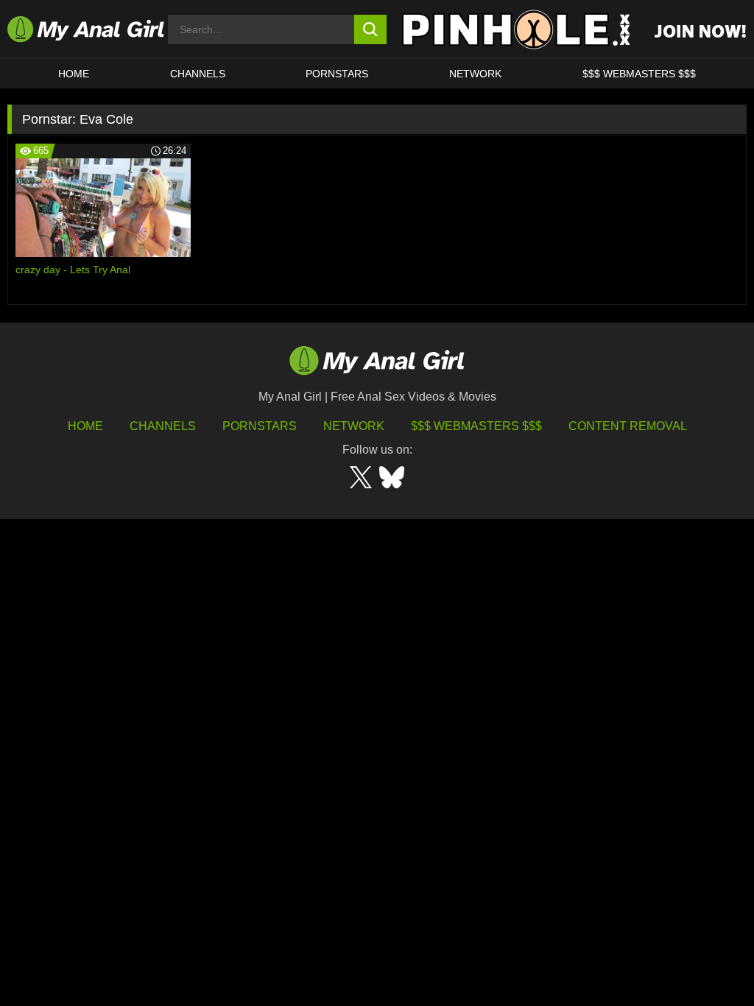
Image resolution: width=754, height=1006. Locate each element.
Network (475, 74)
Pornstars (337, 74)
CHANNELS (197, 74)
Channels (163, 426)
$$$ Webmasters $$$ (476, 426)
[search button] (370, 29)
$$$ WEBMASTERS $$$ (639, 74)
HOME (73, 74)
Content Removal (627, 426)
